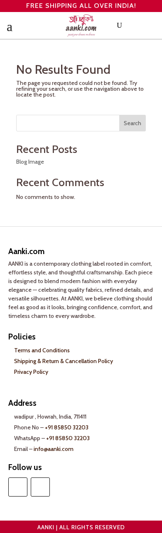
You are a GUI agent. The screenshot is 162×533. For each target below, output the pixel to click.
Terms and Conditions (42, 350)
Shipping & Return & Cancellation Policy (63, 361)
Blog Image (30, 161)
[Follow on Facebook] (17, 487)
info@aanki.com (54, 449)
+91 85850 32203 (66, 427)
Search (132, 123)
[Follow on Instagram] (40, 487)
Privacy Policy (31, 372)
